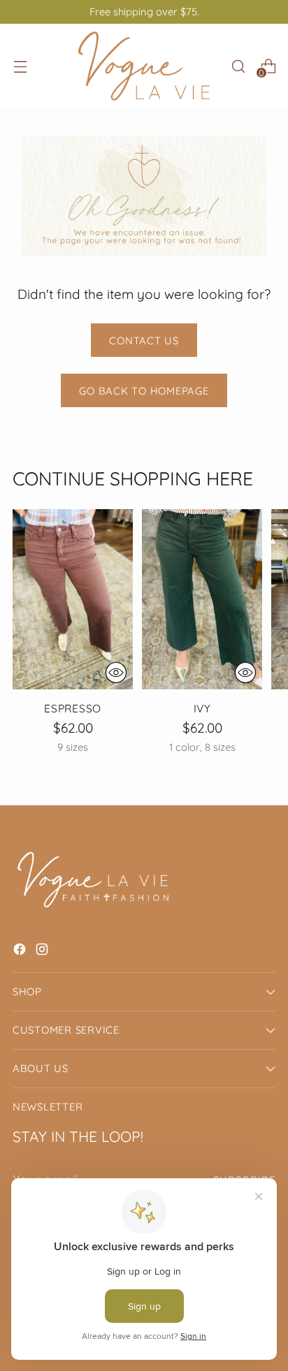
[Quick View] (116, 672)
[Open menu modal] (20, 66)
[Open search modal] (238, 66)
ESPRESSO (72, 708)
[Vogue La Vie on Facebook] (21, 951)
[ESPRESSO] (73, 599)
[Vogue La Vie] (144, 66)
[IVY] (202, 599)
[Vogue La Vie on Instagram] (43, 951)
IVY (202, 708)
